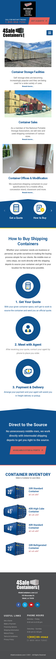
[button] (51, 211)
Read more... (28, 86)
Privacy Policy (9, 639)
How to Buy (39, 217)
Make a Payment (10, 624)
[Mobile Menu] (49, 32)
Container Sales (28, 122)
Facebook (18, 604)
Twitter (24, 604)
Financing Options (10, 627)
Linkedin (37, 604)
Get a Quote (16, 217)
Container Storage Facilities (28, 72)
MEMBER (28, 9)
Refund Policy (9, 633)
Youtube (31, 604)
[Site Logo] (14, 32)
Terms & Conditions (11, 636)
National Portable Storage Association (28, 13)
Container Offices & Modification (28, 178)
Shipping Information (11, 630)
